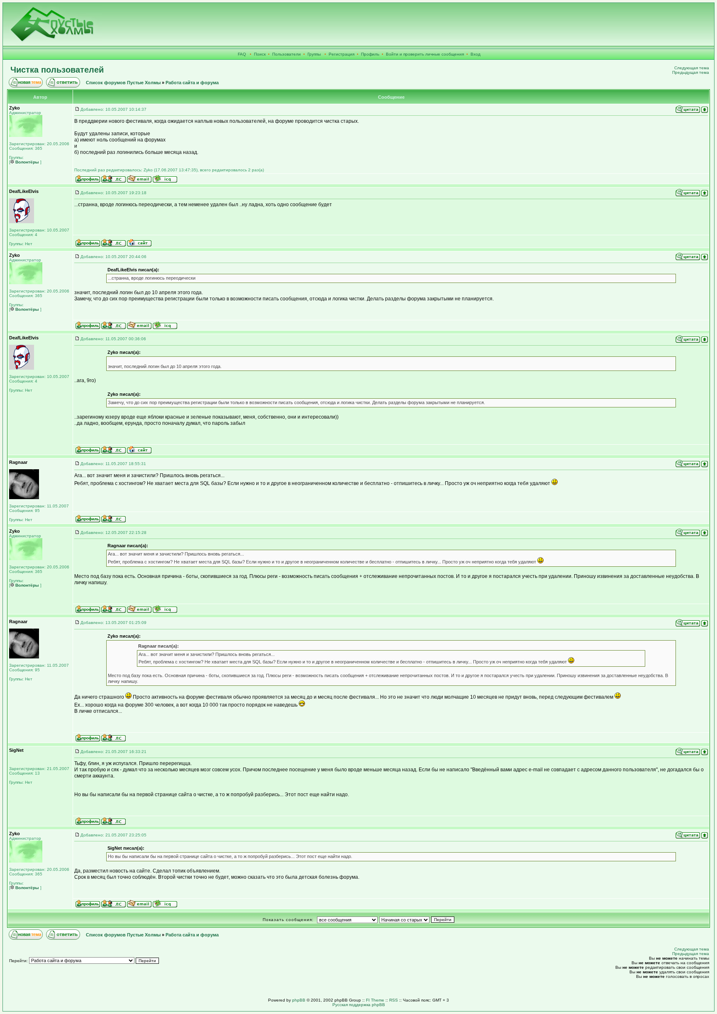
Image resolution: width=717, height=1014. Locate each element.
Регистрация (341, 54)
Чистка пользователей (57, 69)
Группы (314, 54)
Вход (475, 54)
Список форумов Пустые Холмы (123, 82)
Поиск (260, 54)
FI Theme (375, 1000)
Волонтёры (26, 162)
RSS (393, 1000)
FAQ (242, 54)
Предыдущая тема (690, 72)
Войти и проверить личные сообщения (425, 54)
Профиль (370, 54)
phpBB (298, 1000)
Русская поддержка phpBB (358, 1004)
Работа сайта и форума (192, 82)
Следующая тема (691, 68)
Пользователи (286, 54)
